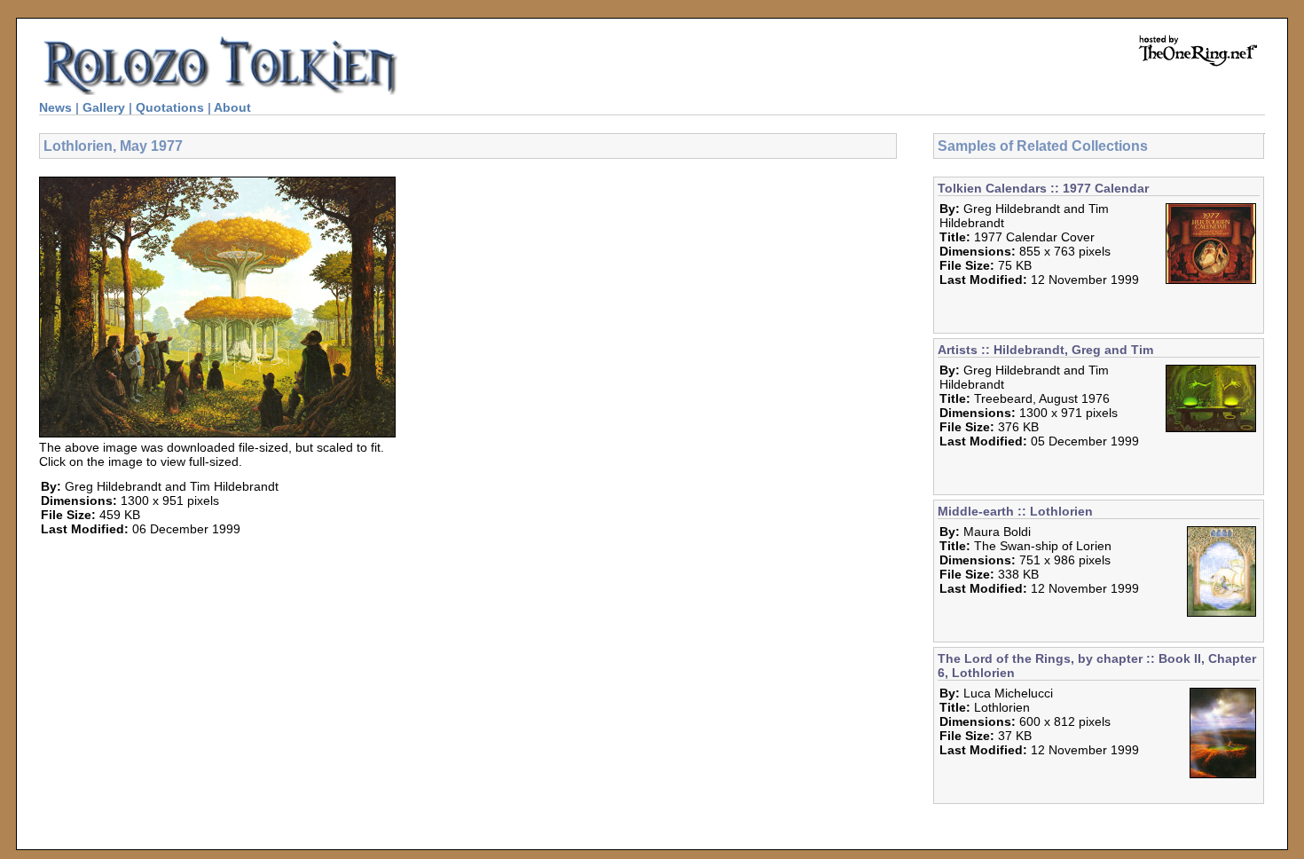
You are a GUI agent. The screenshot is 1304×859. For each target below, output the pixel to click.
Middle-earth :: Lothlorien (1015, 511)
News (55, 107)
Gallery (103, 107)
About (232, 107)
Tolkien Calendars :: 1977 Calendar (1043, 188)
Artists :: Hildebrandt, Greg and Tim (1045, 350)
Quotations (170, 107)
